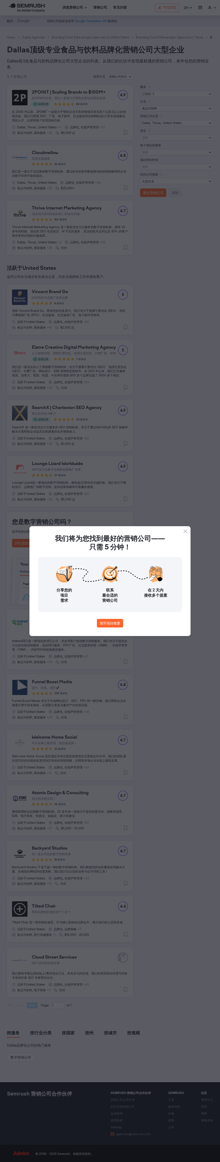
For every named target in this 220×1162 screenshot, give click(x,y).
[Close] (185, 531)
